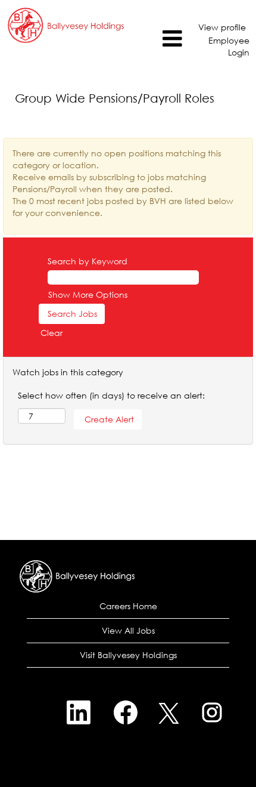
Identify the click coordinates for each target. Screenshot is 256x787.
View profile (222, 27)
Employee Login (228, 46)
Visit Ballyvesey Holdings (128, 655)
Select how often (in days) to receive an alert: (111, 395)
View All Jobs (128, 630)
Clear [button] (51, 332)
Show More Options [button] (87, 294)
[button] (159, 38)
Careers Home (128, 606)
